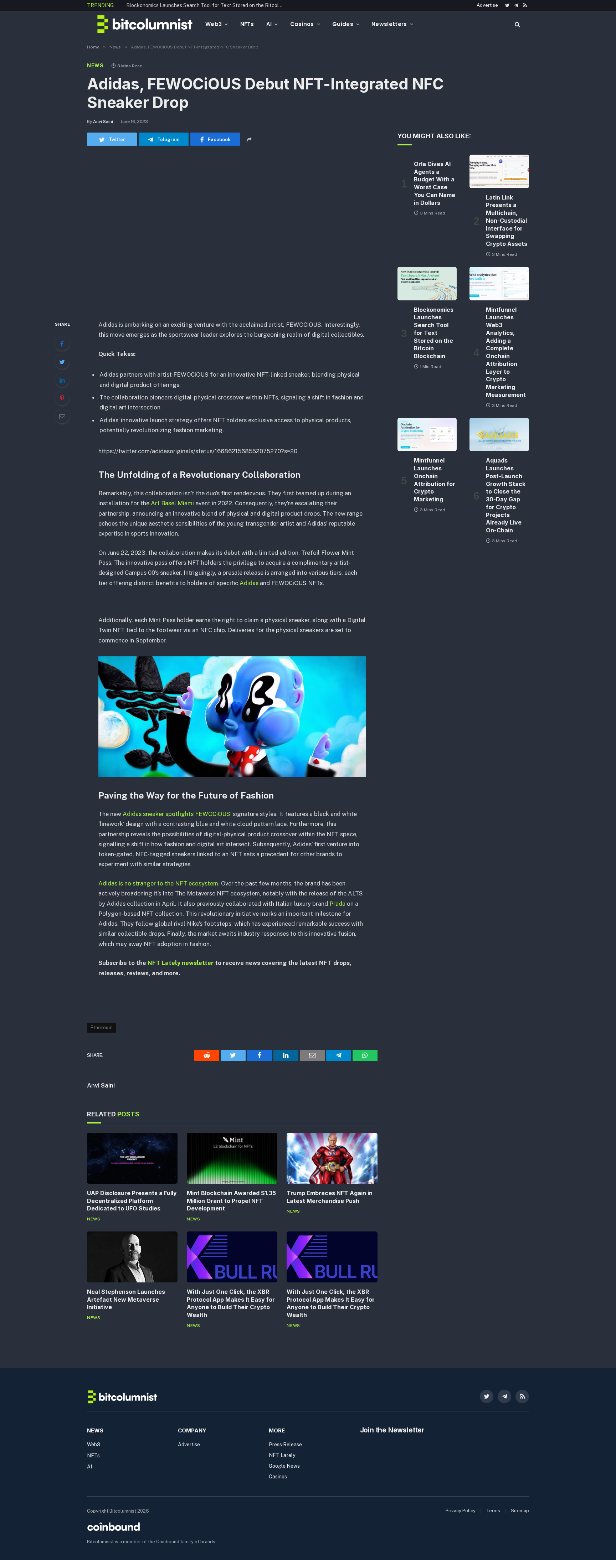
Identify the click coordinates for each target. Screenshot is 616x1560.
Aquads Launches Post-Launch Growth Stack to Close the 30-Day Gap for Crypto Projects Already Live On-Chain (505, 495)
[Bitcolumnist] (145, 24)
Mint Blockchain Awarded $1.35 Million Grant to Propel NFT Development (231, 1200)
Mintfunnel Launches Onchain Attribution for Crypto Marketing (434, 480)
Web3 (213, 24)
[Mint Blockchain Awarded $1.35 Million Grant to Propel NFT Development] (232, 1158)
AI (269, 24)
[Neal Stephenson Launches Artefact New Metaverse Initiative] (132, 1256)
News (95, 65)
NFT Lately (282, 1455)
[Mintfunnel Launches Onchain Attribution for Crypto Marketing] (427, 434)
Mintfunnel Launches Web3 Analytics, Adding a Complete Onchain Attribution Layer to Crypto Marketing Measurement (506, 352)
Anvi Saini (103, 121)
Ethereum (102, 1027)
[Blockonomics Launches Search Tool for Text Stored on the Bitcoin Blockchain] (427, 283)
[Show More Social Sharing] (249, 139)
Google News (284, 1466)
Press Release (285, 1444)
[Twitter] (62, 362)
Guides (342, 24)
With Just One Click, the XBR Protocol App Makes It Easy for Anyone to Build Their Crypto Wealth (231, 1303)
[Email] (62, 416)
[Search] (516, 24)
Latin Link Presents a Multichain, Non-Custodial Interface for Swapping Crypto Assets (506, 221)
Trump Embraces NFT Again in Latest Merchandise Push (330, 1196)
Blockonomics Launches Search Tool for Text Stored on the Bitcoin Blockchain (206, 5)
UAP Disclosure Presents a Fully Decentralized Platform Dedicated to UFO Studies (132, 1200)
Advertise (487, 5)
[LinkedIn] (62, 380)
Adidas (250, 583)
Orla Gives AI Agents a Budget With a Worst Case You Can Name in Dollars (434, 183)
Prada (337, 903)
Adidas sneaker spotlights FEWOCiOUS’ (176, 813)
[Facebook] (62, 343)
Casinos (302, 24)
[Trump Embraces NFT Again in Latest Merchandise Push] (332, 1158)
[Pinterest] (62, 398)
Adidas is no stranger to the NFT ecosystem (158, 883)
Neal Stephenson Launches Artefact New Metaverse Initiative (126, 1299)
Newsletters (389, 24)
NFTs (247, 24)
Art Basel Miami (171, 503)
